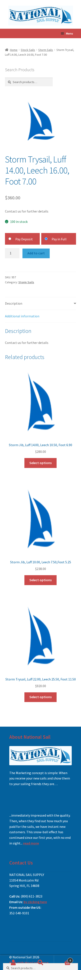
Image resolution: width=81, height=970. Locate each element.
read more (31, 843)
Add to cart (36, 253)
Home (13, 50)
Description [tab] (13, 303)
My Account (13, 962)
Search (40, 962)
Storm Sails (45, 50)
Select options (40, 463)
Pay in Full (59, 239)
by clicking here (35, 902)
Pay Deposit (24, 239)
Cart (62, 959)
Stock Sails (28, 50)
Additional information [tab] (22, 316)
